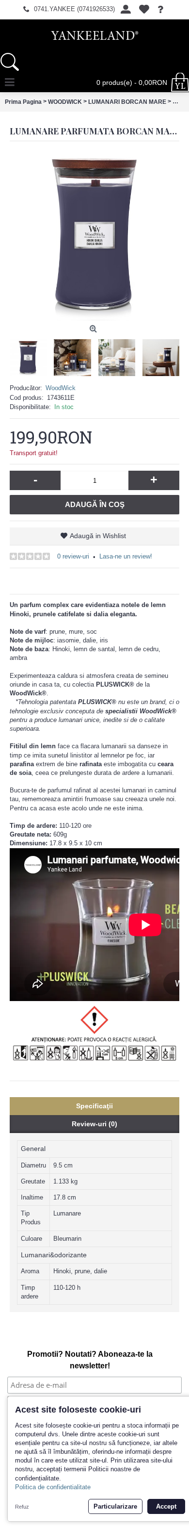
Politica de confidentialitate (53, 1487)
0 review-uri (73, 556)
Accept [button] (166, 1506)
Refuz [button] (22, 1507)
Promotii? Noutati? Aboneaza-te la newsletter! (90, 1360)
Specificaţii (94, 1106)
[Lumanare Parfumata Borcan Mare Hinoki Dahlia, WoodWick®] (94, 236)
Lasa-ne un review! (125, 556)
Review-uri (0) (94, 1124)
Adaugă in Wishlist (98, 536)
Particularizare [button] (115, 1506)
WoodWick (61, 388)
